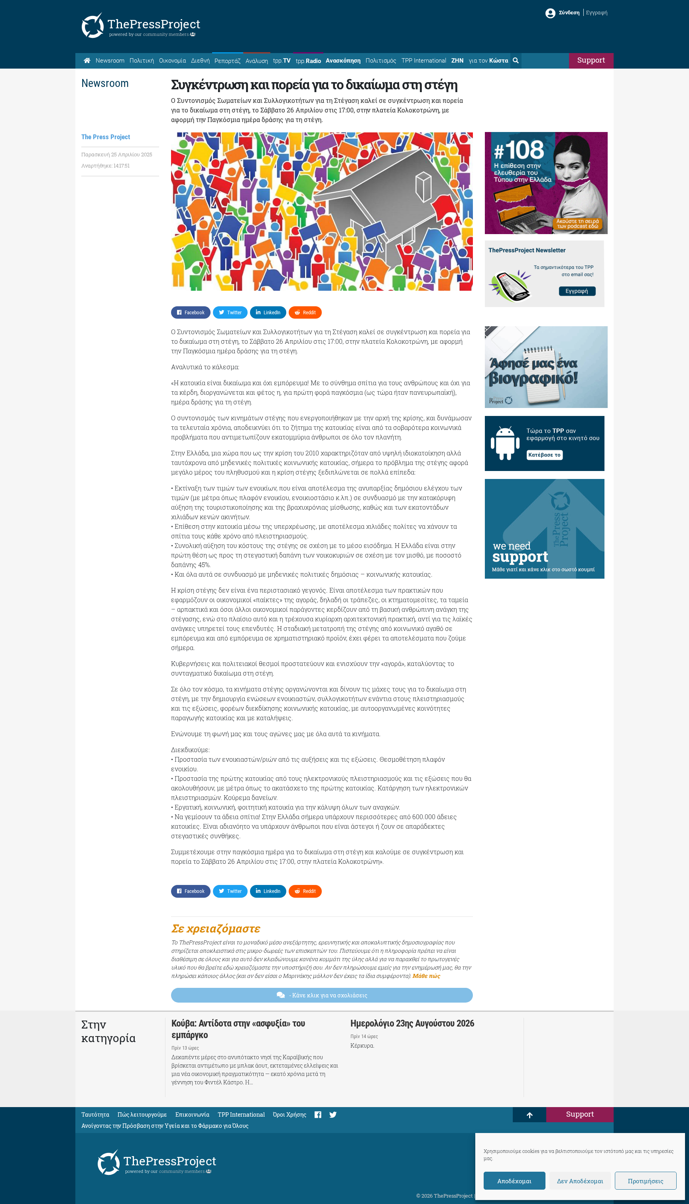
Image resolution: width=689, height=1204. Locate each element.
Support (591, 60)
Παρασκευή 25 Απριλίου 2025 (116, 154)
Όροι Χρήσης (289, 1114)
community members (166, 34)
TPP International (424, 60)
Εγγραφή (597, 12)
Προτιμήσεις (645, 1181)
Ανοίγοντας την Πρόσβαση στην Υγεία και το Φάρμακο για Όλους (164, 1125)
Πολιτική (142, 60)
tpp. (282, 60)
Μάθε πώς (426, 975)
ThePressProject (154, 24)
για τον (488, 60)
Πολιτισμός (381, 60)
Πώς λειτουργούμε (142, 1114)
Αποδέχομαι (514, 1181)
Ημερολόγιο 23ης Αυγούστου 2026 (412, 1023)
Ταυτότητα (95, 1114)
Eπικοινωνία (192, 1114)
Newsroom (110, 60)
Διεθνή (200, 60)
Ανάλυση (257, 61)
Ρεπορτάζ (227, 61)
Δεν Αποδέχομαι (580, 1181)
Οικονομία (172, 60)
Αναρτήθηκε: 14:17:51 (105, 165)
